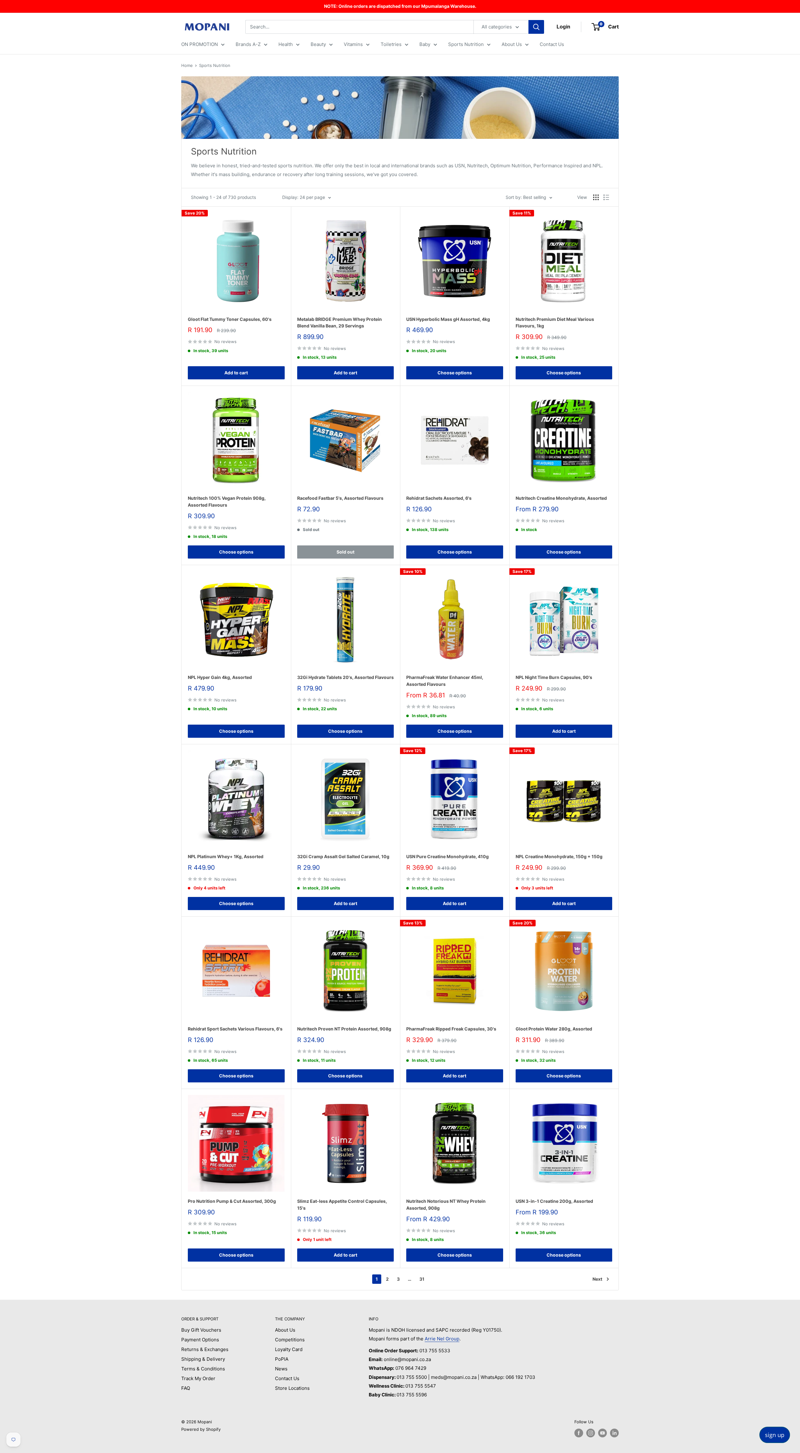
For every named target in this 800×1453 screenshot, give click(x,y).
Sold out (345, 551)
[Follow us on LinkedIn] (614, 1433)
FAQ (185, 1388)
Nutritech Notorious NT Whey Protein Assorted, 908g (446, 1204)
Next (597, 1279)
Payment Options (200, 1340)
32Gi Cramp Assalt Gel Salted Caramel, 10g (343, 856)
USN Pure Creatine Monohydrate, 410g (447, 856)
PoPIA (281, 1359)
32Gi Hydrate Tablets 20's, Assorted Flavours (345, 677)
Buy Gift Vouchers (201, 1330)
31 (421, 1279)
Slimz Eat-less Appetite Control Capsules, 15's (342, 1204)
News (281, 1369)
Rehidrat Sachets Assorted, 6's (439, 498)
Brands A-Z (248, 44)
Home (187, 65)
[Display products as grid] (596, 197)
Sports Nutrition (466, 44)
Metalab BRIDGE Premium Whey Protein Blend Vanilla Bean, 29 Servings (339, 322)
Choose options (455, 372)
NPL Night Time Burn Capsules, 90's (554, 677)
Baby (424, 44)
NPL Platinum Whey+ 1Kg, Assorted (225, 856)
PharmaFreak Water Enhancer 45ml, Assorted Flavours (444, 681)
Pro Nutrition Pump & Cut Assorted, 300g (232, 1201)
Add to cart (236, 372)
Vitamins (353, 44)
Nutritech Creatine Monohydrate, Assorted (561, 498)
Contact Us (552, 44)
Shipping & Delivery (203, 1359)
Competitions (290, 1340)
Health (285, 44)
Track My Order (198, 1378)
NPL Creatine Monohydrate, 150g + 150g (559, 856)
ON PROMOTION (199, 44)
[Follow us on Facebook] (578, 1433)
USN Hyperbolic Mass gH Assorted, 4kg (448, 319)
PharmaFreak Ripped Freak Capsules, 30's (451, 1028)
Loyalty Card (288, 1349)
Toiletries (391, 44)
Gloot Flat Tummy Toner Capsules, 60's (230, 319)
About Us (512, 44)
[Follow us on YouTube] (602, 1433)
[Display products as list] (606, 197)
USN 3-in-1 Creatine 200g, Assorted (554, 1201)
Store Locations (292, 1388)
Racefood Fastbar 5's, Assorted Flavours (340, 498)
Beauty (318, 44)
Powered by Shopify (201, 1429)
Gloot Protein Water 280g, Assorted (554, 1028)
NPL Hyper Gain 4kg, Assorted (220, 677)
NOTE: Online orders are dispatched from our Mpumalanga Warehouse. (400, 6)
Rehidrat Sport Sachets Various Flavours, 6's (235, 1028)
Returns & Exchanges (204, 1349)
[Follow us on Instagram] (590, 1433)
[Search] (536, 27)
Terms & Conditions (203, 1369)
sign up (774, 1435)
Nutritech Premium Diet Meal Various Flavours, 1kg (555, 322)
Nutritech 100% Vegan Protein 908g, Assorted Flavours (227, 501)
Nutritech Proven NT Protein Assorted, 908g (344, 1028)
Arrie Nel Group (442, 1339)
